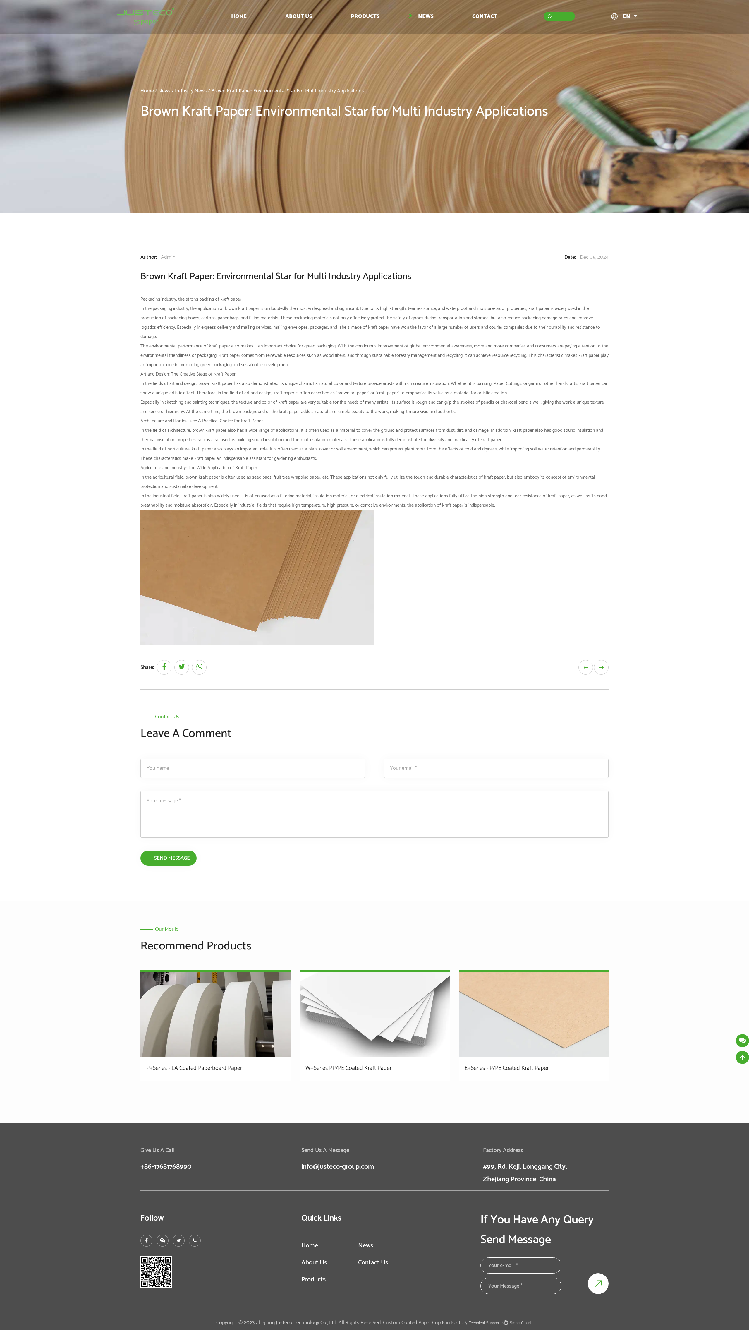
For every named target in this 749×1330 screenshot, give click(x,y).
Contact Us (373, 1262)
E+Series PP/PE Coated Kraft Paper (507, 1068)
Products (365, 16)
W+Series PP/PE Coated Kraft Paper (348, 1068)
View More (165, 1086)
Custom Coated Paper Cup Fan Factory (425, 1322)
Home (239, 16)
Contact (484, 16)
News (426, 16)
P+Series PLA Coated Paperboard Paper (194, 1068)
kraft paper (230, 299)
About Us (298, 16)
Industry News (191, 91)
